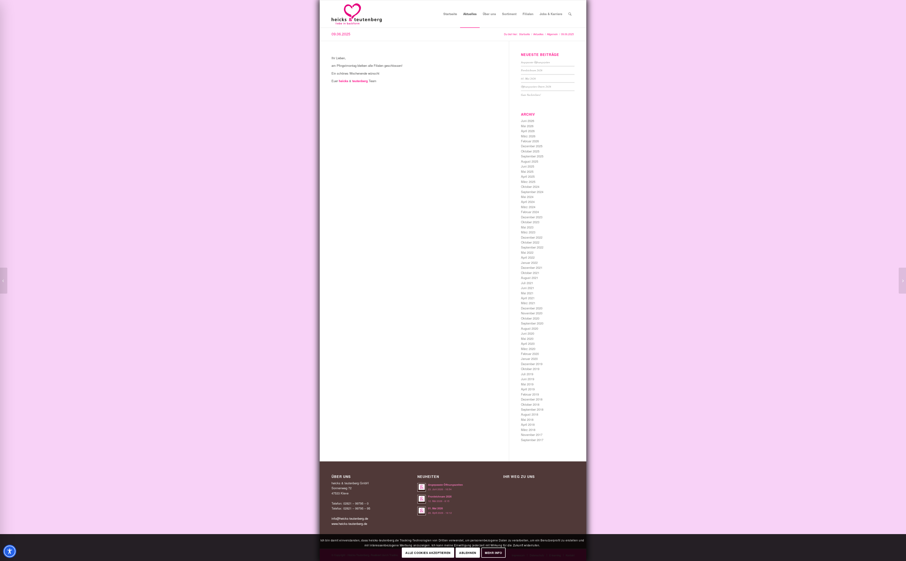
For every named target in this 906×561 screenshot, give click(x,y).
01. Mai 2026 (528, 78)
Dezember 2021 (531, 267)
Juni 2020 (527, 333)
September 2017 (532, 440)
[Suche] (570, 14)
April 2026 (528, 131)
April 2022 (528, 257)
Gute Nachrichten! (531, 95)
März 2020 (528, 348)
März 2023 (528, 232)
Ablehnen (467, 553)
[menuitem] (450, 14)
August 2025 (529, 161)
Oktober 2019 (530, 369)
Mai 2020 (527, 338)
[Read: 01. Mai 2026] (421, 511)
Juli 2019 (527, 374)
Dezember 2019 (531, 364)
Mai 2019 (527, 384)
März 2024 (528, 207)
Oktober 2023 (530, 222)
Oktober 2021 (530, 272)
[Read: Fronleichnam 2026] (421, 499)
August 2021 (529, 277)
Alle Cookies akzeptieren (427, 553)
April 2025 (528, 176)
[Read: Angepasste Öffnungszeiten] (421, 487)
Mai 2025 (527, 171)
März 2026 (528, 136)
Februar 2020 (530, 353)
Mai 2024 (527, 196)
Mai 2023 (527, 227)
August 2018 (529, 414)
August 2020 (529, 328)
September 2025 (532, 156)
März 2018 (528, 429)
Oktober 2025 (530, 151)
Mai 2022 (527, 252)
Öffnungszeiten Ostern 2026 (536, 86)
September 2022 (532, 247)
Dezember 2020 (531, 308)
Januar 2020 (529, 358)
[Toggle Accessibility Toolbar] (10, 551)
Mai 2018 (527, 419)
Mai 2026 (527, 126)
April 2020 (528, 343)
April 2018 (528, 424)
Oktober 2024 (530, 186)
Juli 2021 (527, 283)
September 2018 (532, 409)
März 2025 (528, 181)
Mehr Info (493, 553)
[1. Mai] (3, 281)
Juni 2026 (527, 120)
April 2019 (528, 389)
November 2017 (531, 434)
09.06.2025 (340, 34)
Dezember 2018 (531, 399)
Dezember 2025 (531, 146)
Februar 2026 (530, 141)
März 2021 (528, 303)
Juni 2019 (527, 379)
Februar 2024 (530, 212)
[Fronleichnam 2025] (902, 281)
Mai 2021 (527, 293)
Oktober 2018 (530, 404)
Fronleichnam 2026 (531, 70)
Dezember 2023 (531, 217)
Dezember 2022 (531, 237)
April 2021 (528, 298)
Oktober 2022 (530, 242)
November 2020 (531, 313)
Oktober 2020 (530, 318)
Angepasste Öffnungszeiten (535, 62)
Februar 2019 (530, 394)
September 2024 (532, 192)
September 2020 (532, 323)
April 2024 (528, 201)
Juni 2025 (527, 166)
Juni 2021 (527, 288)
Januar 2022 (529, 262)
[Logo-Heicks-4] (356, 14)
